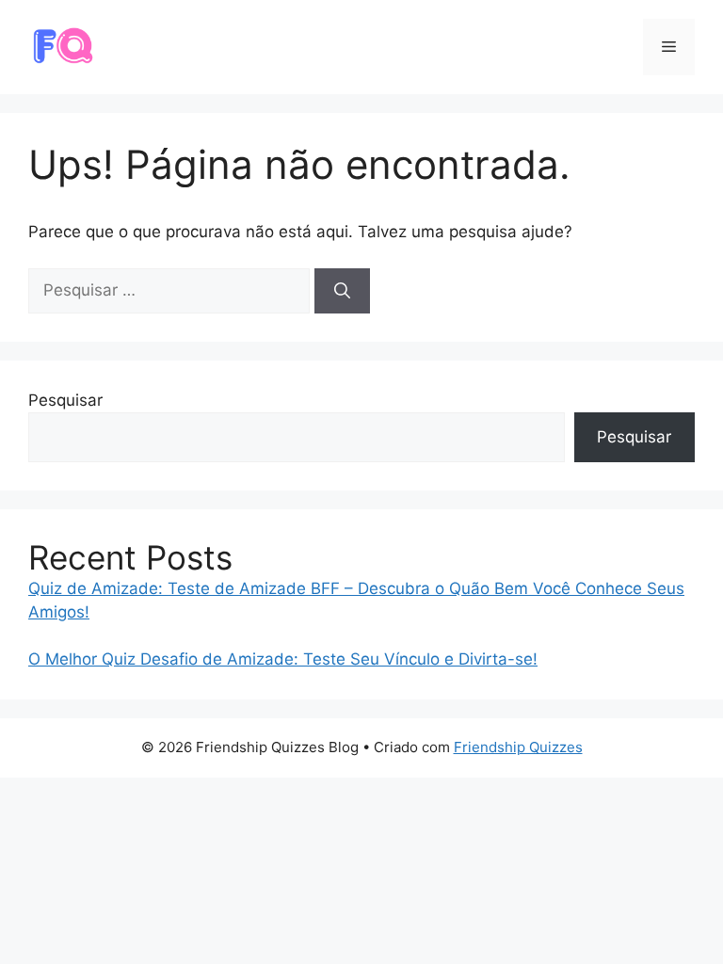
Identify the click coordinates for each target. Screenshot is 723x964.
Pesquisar (65, 400)
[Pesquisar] (342, 290)
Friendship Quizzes (518, 747)
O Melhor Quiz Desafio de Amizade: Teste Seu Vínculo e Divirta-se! (283, 659)
